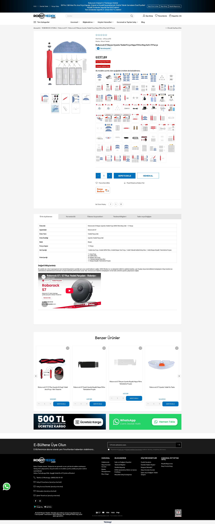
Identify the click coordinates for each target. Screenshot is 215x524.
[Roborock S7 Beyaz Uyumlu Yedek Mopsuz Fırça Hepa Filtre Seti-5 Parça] (109, 149)
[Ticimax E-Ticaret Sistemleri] (108, 522)
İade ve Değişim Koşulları (123, 462)
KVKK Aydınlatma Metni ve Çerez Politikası (126, 471)
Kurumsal (74, 22)
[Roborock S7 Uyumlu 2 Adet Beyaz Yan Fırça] (100, 128)
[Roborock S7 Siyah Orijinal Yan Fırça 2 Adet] (171, 128)
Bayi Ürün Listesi (153, 6)
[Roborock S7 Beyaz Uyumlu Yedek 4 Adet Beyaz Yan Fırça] (162, 139)
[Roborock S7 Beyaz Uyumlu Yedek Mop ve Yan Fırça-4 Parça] (118, 149)
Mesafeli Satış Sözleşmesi (123, 474)
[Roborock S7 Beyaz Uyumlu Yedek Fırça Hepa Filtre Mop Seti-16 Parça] (135, 159)
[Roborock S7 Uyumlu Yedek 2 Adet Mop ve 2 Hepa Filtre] (127, 149)
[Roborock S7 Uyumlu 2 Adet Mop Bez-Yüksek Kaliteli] (109, 128)
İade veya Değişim (144, 217)
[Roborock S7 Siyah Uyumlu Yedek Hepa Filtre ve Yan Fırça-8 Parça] (144, 88)
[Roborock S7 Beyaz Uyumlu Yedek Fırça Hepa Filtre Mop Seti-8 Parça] (109, 159)
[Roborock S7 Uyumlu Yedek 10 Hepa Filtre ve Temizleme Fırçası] (171, 149)
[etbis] (178, 513)
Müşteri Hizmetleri (105, 22)
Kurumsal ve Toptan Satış (126, 22)
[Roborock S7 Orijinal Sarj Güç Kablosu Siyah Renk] (135, 108)
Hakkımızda (105, 462)
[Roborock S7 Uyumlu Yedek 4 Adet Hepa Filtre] (144, 149)
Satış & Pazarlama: (49, 482)
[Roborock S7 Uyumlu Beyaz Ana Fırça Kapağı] (171, 118)
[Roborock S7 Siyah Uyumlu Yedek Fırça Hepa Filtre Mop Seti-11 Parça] (109, 98)
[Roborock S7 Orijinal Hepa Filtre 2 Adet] (144, 128)
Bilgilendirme (88, 22)
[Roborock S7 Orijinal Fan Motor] (100, 108)
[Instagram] (40, 501)
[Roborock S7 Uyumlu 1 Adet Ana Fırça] (127, 128)
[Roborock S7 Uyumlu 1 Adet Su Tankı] (109, 139)
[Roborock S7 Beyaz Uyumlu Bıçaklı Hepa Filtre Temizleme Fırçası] (118, 139)
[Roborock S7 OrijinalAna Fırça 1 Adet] (135, 118)
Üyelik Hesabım (146, 462)
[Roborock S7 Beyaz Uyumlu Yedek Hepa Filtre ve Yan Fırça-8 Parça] (162, 149)
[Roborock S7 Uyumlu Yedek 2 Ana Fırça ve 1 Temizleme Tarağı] (153, 128)
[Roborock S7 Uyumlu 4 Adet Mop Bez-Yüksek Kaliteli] (144, 78)
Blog (143, 22)
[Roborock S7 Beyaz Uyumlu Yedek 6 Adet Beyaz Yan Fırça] (118, 108)
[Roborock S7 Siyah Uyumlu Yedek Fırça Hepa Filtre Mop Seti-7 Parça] (171, 88)
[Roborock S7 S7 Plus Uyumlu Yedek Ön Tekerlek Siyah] (162, 98)
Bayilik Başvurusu (175, 6)
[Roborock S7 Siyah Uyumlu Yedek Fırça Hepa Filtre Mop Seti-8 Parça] (162, 88)
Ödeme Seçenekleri (95, 217)
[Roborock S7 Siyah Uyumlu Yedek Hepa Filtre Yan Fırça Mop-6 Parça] (135, 88)
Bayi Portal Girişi (167, 466)
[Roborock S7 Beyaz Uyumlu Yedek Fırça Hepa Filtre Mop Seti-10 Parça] (144, 159)
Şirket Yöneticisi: (48, 495)
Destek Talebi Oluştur (148, 465)
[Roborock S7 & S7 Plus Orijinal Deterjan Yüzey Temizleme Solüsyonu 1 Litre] (171, 108)
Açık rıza (121, 449)
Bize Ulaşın (105, 474)
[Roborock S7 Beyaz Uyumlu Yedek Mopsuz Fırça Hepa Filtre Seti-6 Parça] (100, 149)
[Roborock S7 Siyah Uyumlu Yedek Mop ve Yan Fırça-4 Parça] (100, 78)
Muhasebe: (46, 491)
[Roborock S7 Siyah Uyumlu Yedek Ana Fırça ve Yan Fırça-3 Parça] (127, 98)
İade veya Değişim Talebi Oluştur (149, 473)
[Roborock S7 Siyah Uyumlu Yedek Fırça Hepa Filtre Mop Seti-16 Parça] (100, 98)
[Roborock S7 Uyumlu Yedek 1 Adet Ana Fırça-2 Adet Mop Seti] (144, 118)
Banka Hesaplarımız (106, 470)
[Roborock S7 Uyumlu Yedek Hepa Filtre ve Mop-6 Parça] (100, 159)
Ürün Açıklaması (46, 217)
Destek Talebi (44, 6)
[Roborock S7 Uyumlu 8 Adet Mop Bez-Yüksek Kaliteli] (127, 78)
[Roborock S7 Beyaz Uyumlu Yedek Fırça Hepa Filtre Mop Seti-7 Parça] (118, 159)
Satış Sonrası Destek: (50, 486)
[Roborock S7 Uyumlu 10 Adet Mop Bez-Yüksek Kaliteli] (153, 78)
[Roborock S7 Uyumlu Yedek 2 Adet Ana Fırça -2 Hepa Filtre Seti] (153, 118)
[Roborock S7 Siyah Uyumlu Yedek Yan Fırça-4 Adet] (171, 78)
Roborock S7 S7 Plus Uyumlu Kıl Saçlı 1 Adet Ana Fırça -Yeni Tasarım (53, 388)
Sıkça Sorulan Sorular (106, 466)
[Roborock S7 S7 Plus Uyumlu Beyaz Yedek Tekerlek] (171, 98)
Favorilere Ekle (67, 348)
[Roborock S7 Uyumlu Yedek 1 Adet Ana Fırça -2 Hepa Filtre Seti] (162, 118)
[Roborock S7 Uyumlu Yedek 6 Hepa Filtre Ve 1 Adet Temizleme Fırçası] (135, 149)
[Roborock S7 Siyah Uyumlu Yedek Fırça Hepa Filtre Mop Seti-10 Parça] (118, 98)
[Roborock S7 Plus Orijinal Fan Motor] (109, 108)
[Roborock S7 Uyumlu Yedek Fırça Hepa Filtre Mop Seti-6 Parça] (127, 159)
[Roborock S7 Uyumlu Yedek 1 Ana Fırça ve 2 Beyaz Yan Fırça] (162, 159)
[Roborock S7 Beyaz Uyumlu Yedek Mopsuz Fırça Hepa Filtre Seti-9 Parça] (171, 139)
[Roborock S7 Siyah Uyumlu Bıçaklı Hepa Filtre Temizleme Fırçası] (127, 139)
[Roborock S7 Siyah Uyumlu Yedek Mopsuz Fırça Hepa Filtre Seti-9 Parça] (100, 88)
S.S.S (35, 6)
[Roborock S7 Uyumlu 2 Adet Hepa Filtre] (118, 128)
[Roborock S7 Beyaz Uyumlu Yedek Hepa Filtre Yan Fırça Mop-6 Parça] (153, 149)
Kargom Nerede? (146, 467)
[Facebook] (36, 501)
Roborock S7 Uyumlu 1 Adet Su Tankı (162, 387)
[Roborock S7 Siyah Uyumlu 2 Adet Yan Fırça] (135, 98)
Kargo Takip (55, 6)
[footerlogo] (45, 460)
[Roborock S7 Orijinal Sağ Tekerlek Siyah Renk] (144, 98)
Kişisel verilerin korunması (134, 449)
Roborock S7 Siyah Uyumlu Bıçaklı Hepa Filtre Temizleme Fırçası (89, 388)
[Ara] (131, 16)
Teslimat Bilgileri (119, 217)
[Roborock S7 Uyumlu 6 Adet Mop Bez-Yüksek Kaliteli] (135, 78)
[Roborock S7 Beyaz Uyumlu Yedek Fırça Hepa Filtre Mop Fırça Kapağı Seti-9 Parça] (153, 159)
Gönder (178, 444)
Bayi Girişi (164, 6)
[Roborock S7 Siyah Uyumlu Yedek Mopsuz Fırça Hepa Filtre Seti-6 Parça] (109, 88)
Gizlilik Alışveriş (120, 467)
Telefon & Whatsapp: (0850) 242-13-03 (50, 477)
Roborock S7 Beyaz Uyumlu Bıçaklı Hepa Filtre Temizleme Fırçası (126, 383)
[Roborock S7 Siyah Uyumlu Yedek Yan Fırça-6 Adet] (162, 78)
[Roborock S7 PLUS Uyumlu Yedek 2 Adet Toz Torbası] (135, 128)
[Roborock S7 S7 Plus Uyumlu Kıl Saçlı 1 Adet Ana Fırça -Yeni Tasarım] (144, 139)
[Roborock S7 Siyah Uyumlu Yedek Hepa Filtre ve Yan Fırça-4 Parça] (153, 88)
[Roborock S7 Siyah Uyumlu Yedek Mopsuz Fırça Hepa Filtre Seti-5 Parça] (118, 88)
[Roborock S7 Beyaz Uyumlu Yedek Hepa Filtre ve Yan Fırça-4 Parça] (153, 139)
